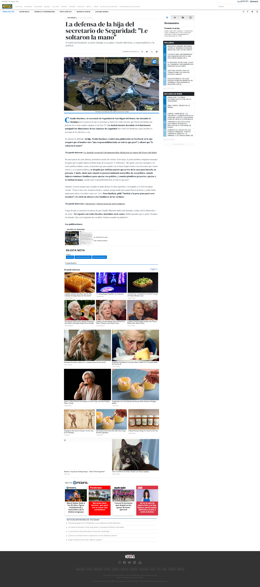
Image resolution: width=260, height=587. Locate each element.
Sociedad (28, 6)
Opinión (72, 6)
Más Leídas (169, 43)
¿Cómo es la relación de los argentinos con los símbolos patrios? (92, 535)
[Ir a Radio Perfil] (243, 1)
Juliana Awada (101, 12)
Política (18, 6)
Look (152, 569)
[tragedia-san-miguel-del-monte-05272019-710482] (72, 238)
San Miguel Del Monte (83, 257)
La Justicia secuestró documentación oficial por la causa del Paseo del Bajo (120, 152)
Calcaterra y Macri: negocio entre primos (104, 203)
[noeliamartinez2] (86, 238)
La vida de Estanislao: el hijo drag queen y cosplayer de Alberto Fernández (96, 527)
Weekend (124, 569)
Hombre (115, 569)
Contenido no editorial (130, 6)
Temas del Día (8, 12)
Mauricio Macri (84, 12)
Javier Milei (24, 12)
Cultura (55, 6)
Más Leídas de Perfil (173, 94)
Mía (164, 569)
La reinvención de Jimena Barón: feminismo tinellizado (88, 531)
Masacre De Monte (99, 257)
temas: (68, 254)
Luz (159, 569)
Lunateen (172, 569)
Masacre (70, 257)
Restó (88, 6)
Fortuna (107, 569)
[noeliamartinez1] (101, 238)
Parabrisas (134, 569)
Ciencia (64, 6)
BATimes (181, 569)
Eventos (80, 6)
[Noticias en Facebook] (248, 12)
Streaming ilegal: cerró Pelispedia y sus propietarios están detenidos (94, 523)
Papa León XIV (66, 12)
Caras (89, 569)
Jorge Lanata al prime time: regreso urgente (85, 540)
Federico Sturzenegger (44, 12)
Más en (68, 482)
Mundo (47, 6)
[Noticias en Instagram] (243, 12)
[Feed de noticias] (257, 12)
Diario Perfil (80, 569)
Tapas (95, 6)
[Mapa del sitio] (140, 562)
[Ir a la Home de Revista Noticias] (7, 6)
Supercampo (144, 569)
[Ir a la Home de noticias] (130, 556)
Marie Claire (98, 569)
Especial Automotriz (109, 6)
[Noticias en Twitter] (252, 12)
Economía (38, 6)
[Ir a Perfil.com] (254, 1)
